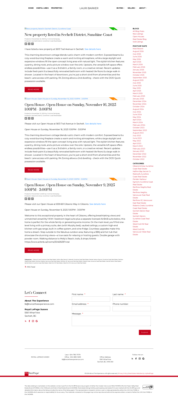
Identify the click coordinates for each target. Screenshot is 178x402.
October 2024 (138, 107)
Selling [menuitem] (131, 8)
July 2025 (137, 83)
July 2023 (137, 136)
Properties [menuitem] (56, 8)
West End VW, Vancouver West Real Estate (74, 263)
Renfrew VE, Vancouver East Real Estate (71, 261)
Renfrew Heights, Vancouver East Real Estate (48, 261)
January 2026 (138, 70)
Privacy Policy (123, 373)
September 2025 (140, 78)
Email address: (79, 304)
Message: (77, 313)
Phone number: (120, 304)
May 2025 (137, 88)
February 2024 (139, 125)
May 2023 (137, 141)
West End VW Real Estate (56, 263)
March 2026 (138, 64)
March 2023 (138, 146)
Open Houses (138, 37)
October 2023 (138, 128)
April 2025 (137, 91)
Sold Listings (138, 42)
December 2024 (139, 101)
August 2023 (138, 133)
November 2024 (139, 104)
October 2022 (138, 159)
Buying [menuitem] (120, 8)
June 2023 (137, 138)
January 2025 (138, 99)
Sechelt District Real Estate (113, 261)
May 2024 (137, 117)
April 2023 (137, 143)
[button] (26, 321)
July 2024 (137, 112)
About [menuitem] (142, 8)
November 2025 (139, 72)
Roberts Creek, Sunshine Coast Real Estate (94, 261)
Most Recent (138, 49)
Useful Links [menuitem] (42, 8)
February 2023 (139, 149)
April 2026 (137, 62)
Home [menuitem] (31, 8)
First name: (78, 294)
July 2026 (137, 54)
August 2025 (138, 80)
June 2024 (137, 114)
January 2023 (138, 151)
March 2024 (138, 122)
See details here (93, 49)
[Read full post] (75, 30)
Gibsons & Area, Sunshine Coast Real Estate (46, 196)
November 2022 (139, 157)
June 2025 (137, 86)
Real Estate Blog (139, 39)
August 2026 (138, 51)
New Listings (138, 34)
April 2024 (137, 120)
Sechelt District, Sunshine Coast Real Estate (46, 41)
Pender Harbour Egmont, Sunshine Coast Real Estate (103, 259)
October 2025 (138, 75)
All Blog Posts (138, 31)
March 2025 (138, 93)
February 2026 (139, 67)
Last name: (118, 294)
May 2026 (137, 59)
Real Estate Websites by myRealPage (140, 373)
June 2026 (137, 57)
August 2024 (138, 109)
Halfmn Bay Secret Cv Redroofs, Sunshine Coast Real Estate (73, 259)
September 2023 (140, 130)
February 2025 (139, 96)
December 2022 (139, 154)
